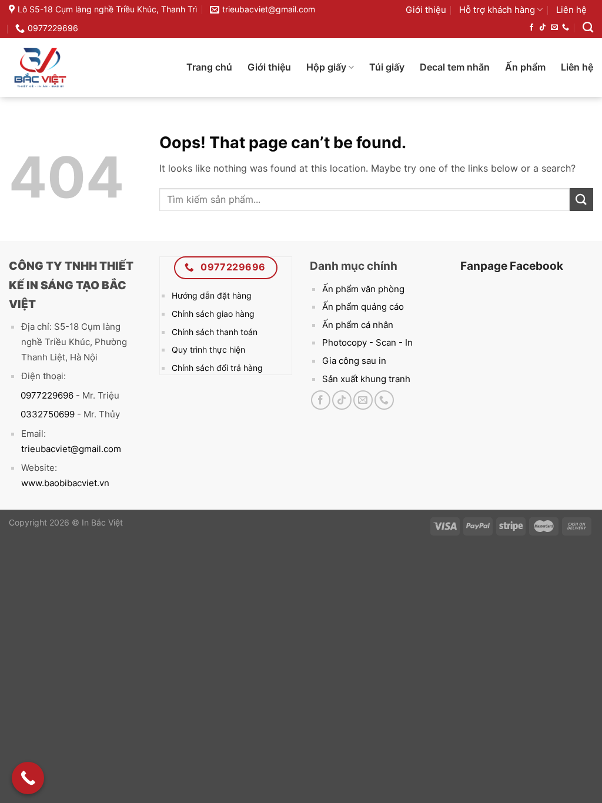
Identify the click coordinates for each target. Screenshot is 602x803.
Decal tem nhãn (455, 67)
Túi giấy (386, 67)
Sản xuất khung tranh (366, 378)
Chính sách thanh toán (214, 332)
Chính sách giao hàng (213, 314)
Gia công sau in (354, 360)
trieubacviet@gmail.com (71, 448)
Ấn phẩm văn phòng (363, 289)
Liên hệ (571, 9)
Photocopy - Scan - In (367, 342)
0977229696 (41, 395)
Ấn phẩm (525, 67)
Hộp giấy (326, 67)
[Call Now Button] (28, 778)
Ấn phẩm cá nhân (357, 324)
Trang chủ (209, 67)
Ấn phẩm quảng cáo (363, 306)
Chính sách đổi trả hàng (217, 368)
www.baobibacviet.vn (65, 483)
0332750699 (42, 414)
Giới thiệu (426, 9)
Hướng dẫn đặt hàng (212, 295)
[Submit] (581, 199)
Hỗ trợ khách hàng (497, 9)
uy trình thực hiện (211, 349)
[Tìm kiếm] (588, 27)
